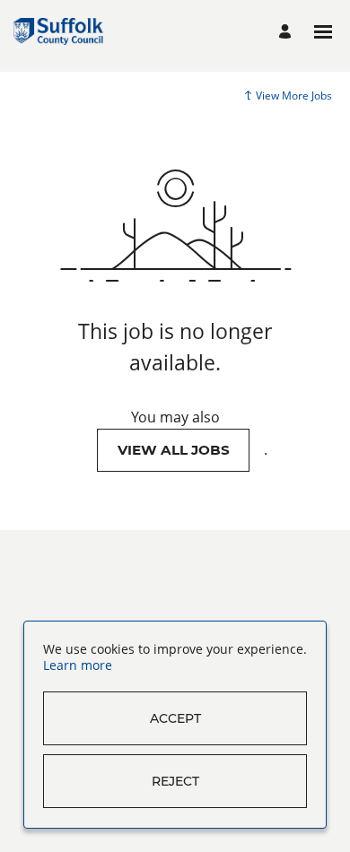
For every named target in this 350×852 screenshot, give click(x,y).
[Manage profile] (287, 31)
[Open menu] (323, 32)
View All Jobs (174, 449)
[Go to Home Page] (58, 31)
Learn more (77, 665)
